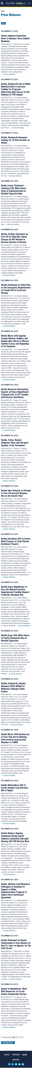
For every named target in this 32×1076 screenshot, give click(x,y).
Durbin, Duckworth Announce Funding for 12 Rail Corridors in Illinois (15, 140)
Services (16, 1055)
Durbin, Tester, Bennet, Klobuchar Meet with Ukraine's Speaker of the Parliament (15, 442)
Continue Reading (9, 74)
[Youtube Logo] (19, 1064)
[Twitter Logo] (12, 1064)
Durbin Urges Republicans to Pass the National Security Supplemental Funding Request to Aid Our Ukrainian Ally (15, 590)
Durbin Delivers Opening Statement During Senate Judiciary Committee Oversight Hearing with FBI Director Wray (15, 837)
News (3, 11)
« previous (5, 1043)
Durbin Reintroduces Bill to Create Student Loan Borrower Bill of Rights (14, 787)
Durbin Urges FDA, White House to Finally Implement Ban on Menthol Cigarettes (15, 637)
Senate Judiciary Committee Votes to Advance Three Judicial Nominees (15, 38)
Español (19, 3)
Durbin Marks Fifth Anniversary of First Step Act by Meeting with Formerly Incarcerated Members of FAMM (15, 738)
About (7, 1055)
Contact (16, 1060)
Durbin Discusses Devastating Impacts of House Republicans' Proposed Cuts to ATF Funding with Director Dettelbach (15, 393)
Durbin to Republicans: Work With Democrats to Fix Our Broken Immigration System (14, 991)
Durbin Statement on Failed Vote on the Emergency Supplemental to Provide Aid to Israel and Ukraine (15, 288)
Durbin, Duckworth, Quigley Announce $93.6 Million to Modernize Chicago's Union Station (13, 687)
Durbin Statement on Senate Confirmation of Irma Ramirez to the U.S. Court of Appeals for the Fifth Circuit (16, 944)
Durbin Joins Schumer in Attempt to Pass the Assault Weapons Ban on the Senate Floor (16, 493)
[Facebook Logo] (9, 1064)
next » (12, 1043)
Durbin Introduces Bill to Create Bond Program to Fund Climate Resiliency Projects (15, 541)
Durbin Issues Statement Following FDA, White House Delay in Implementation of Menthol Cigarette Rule (13, 189)
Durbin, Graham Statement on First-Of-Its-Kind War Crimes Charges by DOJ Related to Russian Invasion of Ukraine (14, 238)
